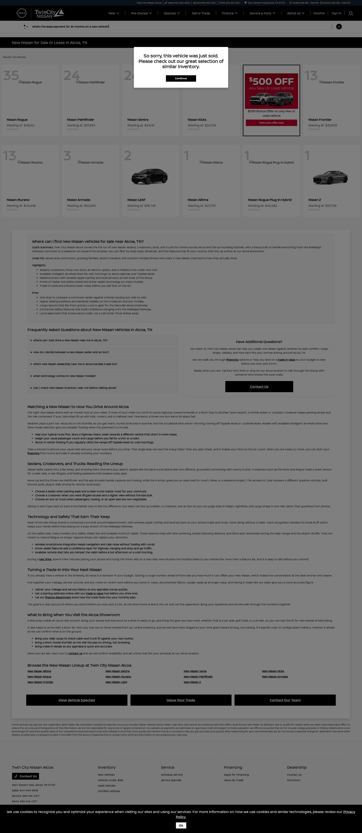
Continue (181, 78)
